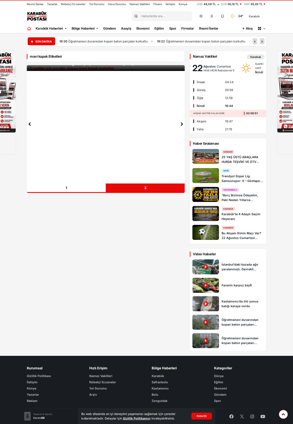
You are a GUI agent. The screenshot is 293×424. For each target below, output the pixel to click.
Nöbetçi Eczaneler (73, 4)
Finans (157, 4)
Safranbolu (160, 382)
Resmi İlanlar (35, 4)
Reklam (32, 401)
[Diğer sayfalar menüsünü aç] (261, 28)
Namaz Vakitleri (140, 4)
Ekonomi (143, 28)
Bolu (155, 394)
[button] (211, 16)
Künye (183, 4)
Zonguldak (160, 401)
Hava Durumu (117, 4)
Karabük (158, 376)
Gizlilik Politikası (39, 376)
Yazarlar (52, 4)
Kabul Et (202, 416)
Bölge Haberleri (83, 28)
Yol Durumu (96, 4)
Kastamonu (160, 388)
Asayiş (126, 28)
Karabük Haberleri (49, 28)
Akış (249, 28)
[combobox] (260, 16)
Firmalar (187, 28)
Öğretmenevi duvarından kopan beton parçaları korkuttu (108, 41)
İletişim (170, 4)
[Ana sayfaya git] (29, 28)
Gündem (109, 28)
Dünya (219, 376)
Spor (172, 28)
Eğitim (159, 28)
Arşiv (93, 394)
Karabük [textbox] (254, 16)
